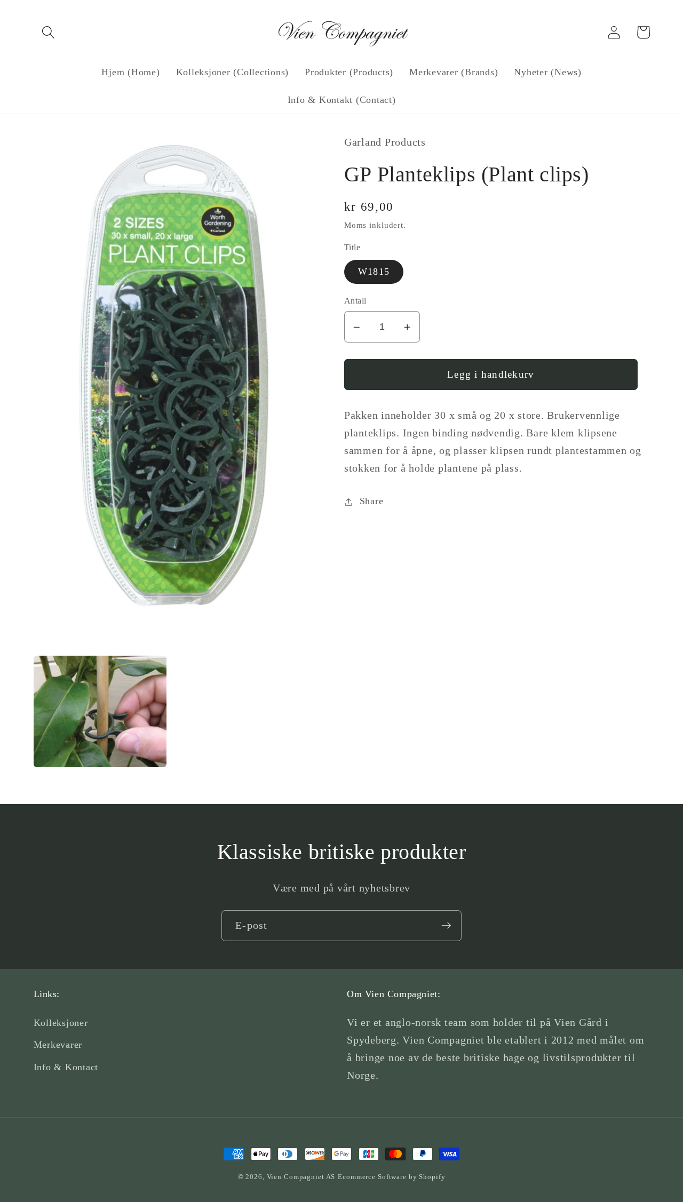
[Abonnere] (446, 925)
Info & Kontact (66, 1067)
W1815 (374, 271)
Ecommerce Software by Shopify (391, 1177)
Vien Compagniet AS (301, 1177)
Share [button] (372, 501)
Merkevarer (58, 1044)
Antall (355, 301)
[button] (48, 32)
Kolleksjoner (61, 1022)
